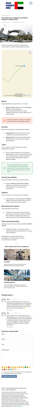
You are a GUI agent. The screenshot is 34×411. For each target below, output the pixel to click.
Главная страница (6, 15)
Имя (3, 334)
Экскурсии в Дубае (17, 406)
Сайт (3, 344)
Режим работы (9, 282)
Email (3, 339)
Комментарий (5, 350)
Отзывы (7, 262)
